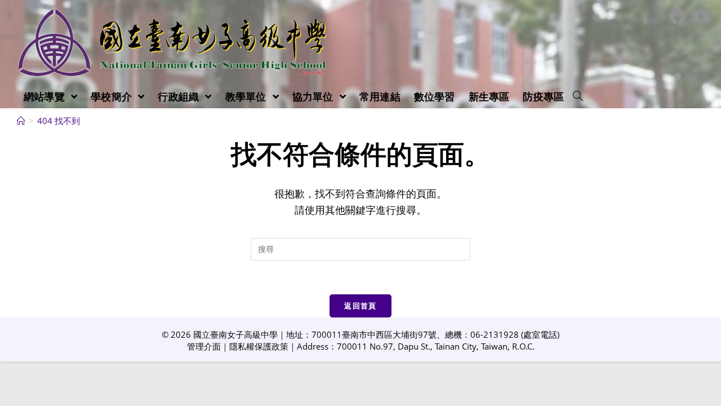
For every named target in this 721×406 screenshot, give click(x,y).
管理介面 (204, 346)
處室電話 (540, 334)
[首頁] (21, 120)
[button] (578, 96)
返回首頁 (360, 306)
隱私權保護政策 (258, 346)
